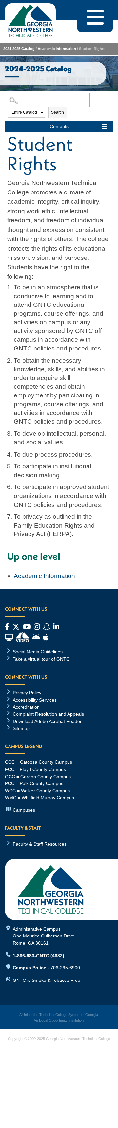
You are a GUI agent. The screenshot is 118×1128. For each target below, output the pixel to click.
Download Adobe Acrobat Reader (47, 721)
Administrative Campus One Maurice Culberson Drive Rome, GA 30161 (43, 936)
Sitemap (21, 728)
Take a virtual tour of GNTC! (42, 659)
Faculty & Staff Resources (40, 843)
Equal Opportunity (53, 1020)
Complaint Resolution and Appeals (48, 714)
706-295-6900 (65, 967)
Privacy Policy (27, 692)
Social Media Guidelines (38, 651)
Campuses (24, 810)
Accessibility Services (35, 700)
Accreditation (26, 707)
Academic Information (57, 49)
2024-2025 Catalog (19, 49)
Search (57, 112)
